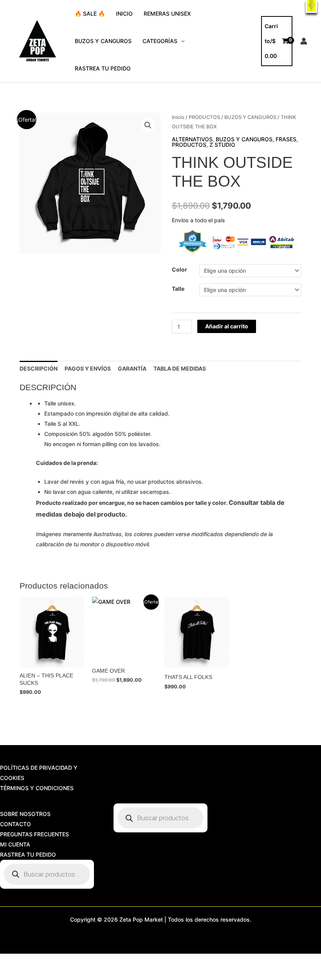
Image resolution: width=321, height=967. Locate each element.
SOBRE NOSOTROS (25, 813)
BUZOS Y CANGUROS (103, 41)
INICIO (124, 13)
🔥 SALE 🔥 (90, 13)
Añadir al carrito (226, 326)
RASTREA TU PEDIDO (103, 68)
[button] (311, 6)
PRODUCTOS (204, 117)
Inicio (178, 117)
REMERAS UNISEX (167, 13)
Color (179, 269)
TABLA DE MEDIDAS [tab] (179, 368)
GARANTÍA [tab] (132, 368)
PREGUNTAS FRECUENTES (34, 834)
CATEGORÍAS (159, 41)
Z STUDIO (222, 144)
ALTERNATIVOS (192, 139)
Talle (178, 288)
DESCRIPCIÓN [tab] (39, 368)
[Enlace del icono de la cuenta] (303, 41)
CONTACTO (15, 824)
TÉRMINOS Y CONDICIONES (37, 788)
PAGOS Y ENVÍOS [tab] (88, 368)
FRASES (286, 139)
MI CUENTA (15, 844)
